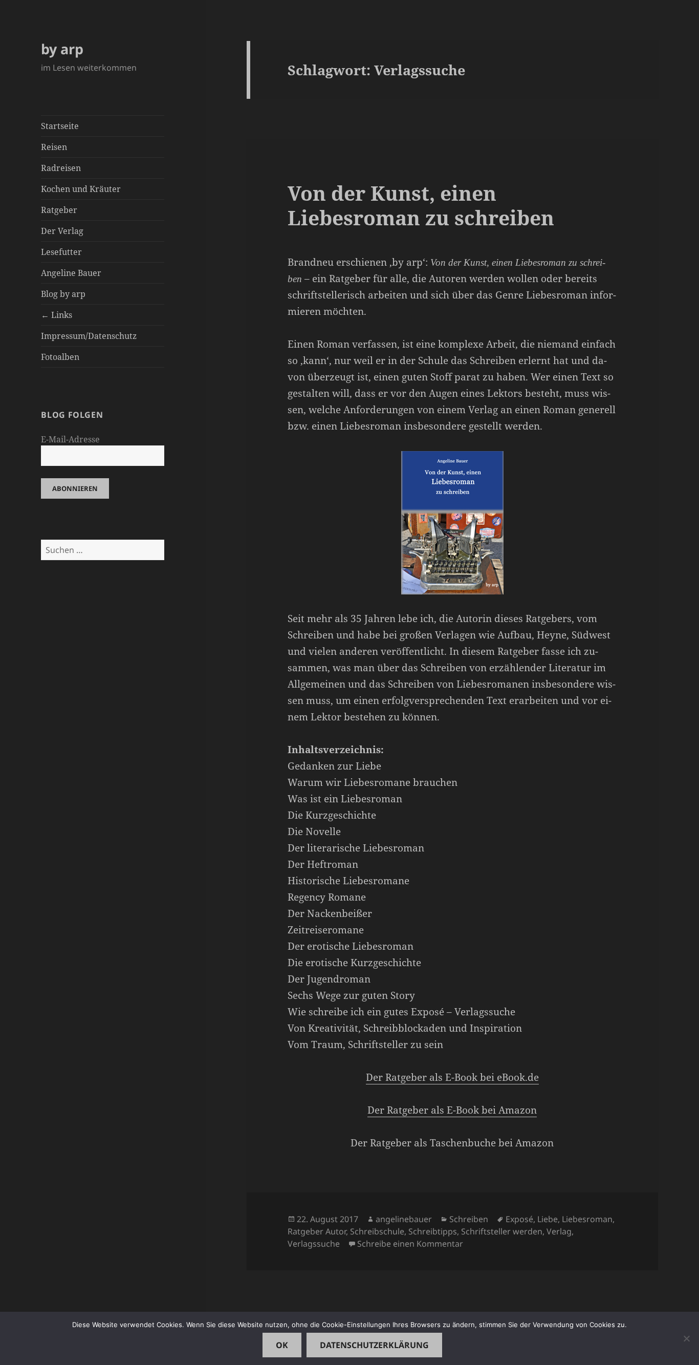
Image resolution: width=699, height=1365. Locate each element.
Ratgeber (59, 210)
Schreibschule (377, 1231)
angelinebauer (404, 1219)
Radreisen (61, 168)
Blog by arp (63, 294)
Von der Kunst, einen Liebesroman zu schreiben (421, 205)
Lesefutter (61, 252)
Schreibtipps (432, 1231)
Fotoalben (60, 356)
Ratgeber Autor (317, 1231)
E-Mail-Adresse (70, 439)
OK (282, 1345)
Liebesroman (587, 1219)
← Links (56, 315)
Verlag (559, 1231)
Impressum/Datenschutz (89, 336)
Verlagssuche (314, 1243)
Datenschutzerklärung (374, 1345)
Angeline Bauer (71, 273)
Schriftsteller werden (501, 1231)
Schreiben (468, 1219)
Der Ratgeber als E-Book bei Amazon (452, 1110)
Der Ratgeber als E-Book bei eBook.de (452, 1077)
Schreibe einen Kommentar (410, 1243)
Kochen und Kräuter (81, 189)
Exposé (519, 1219)
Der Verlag (62, 231)
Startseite (60, 126)
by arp (62, 48)
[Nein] (686, 1338)
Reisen (54, 147)
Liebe (547, 1219)
